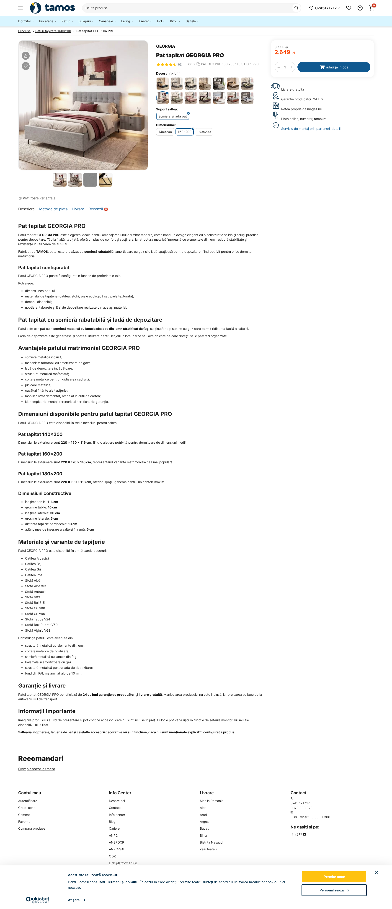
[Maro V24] (176, 97)
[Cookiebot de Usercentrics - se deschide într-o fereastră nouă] (38, 900)
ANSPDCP (116, 842)
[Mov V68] (205, 97)
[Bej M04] (205, 83)
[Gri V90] (162, 97)
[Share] (26, 56)
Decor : (161, 73)
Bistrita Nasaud (211, 842)
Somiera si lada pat (172, 116)
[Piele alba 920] (219, 97)
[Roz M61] (233, 97)
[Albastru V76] (190, 83)
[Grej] (219, 83)
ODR (112, 856)
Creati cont (26, 808)
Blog (112, 821)
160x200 (184, 132)
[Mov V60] (190, 97)
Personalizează (332, 890)
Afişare (74, 900)
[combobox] (191, 8)
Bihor (203, 835)
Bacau (204, 828)
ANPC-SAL (117, 849)
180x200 (204, 132)
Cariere (114, 828)
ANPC (113, 835)
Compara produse (31, 828)
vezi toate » (208, 849)
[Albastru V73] (176, 83)
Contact (115, 808)
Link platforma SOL (123, 863)
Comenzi (24, 815)
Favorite (24, 821)
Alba (203, 808)
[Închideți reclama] (376, 872)
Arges (204, 821)
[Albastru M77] (162, 83)
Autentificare (27, 801)
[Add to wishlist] (26, 66)
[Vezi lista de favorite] (348, 8)
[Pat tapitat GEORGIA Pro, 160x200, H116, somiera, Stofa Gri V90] (83, 105)
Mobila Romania (211, 801)
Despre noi (117, 801)
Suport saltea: (167, 109)
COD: (192, 64)
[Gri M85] (233, 83)
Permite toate (334, 877)
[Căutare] (296, 8)
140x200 (165, 132)
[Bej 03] (247, 97)
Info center (117, 815)
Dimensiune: (166, 125)
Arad (203, 815)
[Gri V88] (247, 83)
